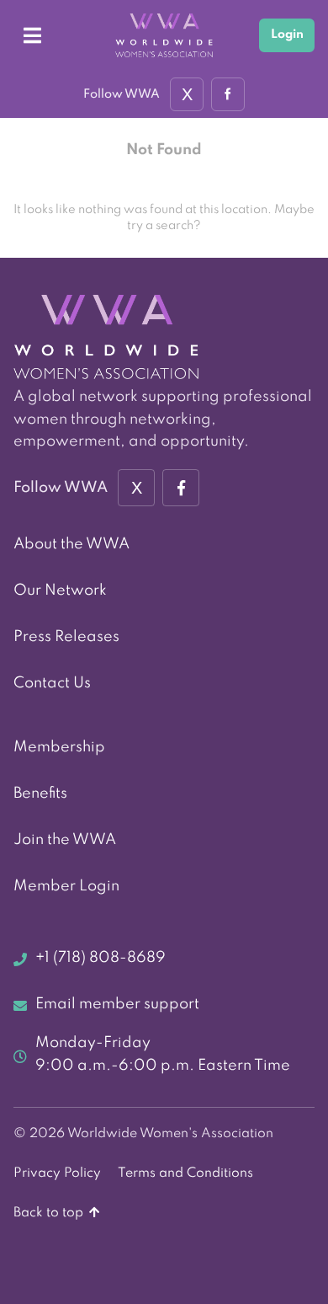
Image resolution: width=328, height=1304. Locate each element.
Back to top (50, 1213)
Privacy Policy (57, 1173)
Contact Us (52, 683)
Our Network (60, 590)
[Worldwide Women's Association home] (164, 35)
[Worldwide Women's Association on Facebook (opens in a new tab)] (180, 487)
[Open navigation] (31, 35)
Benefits (40, 793)
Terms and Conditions (185, 1173)
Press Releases (66, 636)
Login (287, 34)
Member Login (66, 886)
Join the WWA (64, 839)
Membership (59, 747)
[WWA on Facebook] (228, 94)
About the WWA (71, 544)
